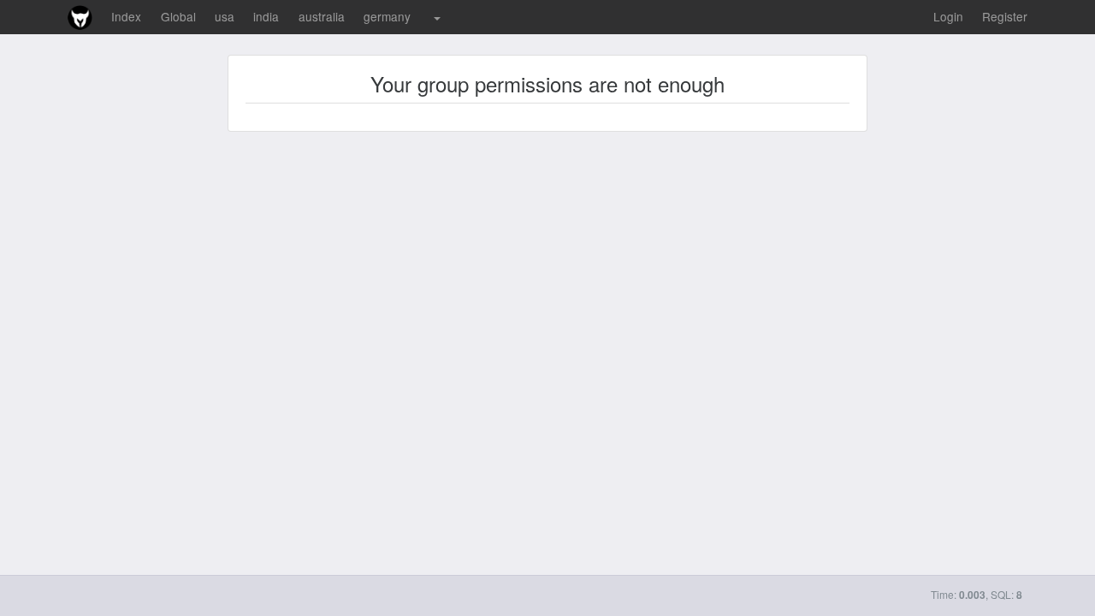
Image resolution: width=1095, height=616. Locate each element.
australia (322, 16)
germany (387, 16)
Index (126, 16)
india (266, 16)
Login (948, 16)
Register (1004, 16)
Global (178, 16)
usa (224, 16)
